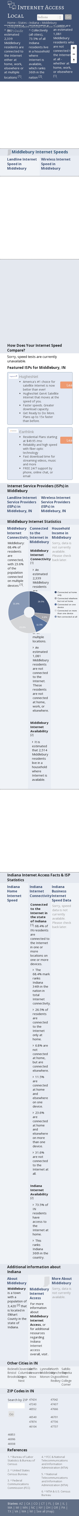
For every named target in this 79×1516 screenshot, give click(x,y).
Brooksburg (15, 1383)
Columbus (25, 1379)
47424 (32, 1405)
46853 (11, 1440)
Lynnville (45, 1375)
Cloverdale (25, 1375)
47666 (54, 1415)
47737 (54, 1432)
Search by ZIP (18, 1406)
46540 (32, 1423)
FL (50, 1509)
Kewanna (35, 1379)
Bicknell (12, 1375)
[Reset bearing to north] (74, 60)
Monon (45, 1383)
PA (63, 1513)
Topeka (67, 1379)
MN (25, 1513)
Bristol (11, 1379)
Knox (32, 1383)
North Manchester (59, 1377)
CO (35, 1509)
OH (48, 1513)
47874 (32, 1427)
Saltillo (66, 1375)
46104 (32, 1432)
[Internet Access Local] (12, 7)
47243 (32, 1410)
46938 (11, 1450)
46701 (54, 1423)
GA (57, 1509)
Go (68, 17)
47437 (54, 1410)
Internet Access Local (35, 11)
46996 (11, 1445)
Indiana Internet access (36, 1351)
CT (43, 1509)
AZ (21, 1509)
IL (63, 1509)
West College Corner (67, 1386)
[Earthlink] (13, 436)
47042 (54, 1405)
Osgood (56, 1383)
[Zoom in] (74, 48)
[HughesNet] (13, 377)
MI (17, 1513)
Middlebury (47, 1379)
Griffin (33, 1375)
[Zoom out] (74, 54)
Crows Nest (22, 1385)
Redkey (55, 1387)
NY (41, 1513)
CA (28, 1509)
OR (56, 1513)
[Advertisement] (39, 106)
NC (33, 1513)
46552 (32, 1415)
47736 (54, 1427)
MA (10, 1513)
